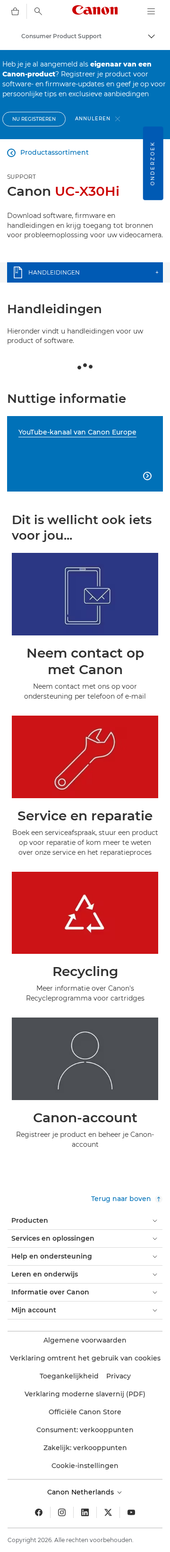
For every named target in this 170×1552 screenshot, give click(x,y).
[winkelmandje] (15, 11)
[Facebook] (38, 1512)
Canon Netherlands (81, 1492)
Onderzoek (153, 163)
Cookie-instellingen (85, 1465)
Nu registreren (34, 119)
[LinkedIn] (85, 1512)
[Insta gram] (62, 1512)
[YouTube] (131, 1512)
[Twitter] (108, 1512)
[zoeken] (38, 11)
